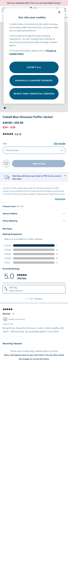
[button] (5, 108)
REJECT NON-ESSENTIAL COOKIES (34, 93)
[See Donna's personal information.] (13, 313)
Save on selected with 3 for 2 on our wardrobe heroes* (34, 3)
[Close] (59, 12)
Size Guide (59, 143)
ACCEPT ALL (34, 67)
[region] (34, 56)
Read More (60, 199)
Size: (5, 143)
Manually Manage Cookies (33, 80)
